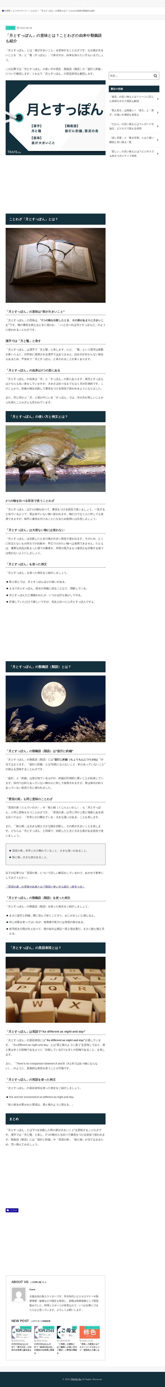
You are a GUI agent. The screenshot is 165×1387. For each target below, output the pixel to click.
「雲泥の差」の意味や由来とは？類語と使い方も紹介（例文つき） (45, 886)
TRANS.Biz (76, 1379)
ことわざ (11, 28)
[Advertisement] (33, 181)
